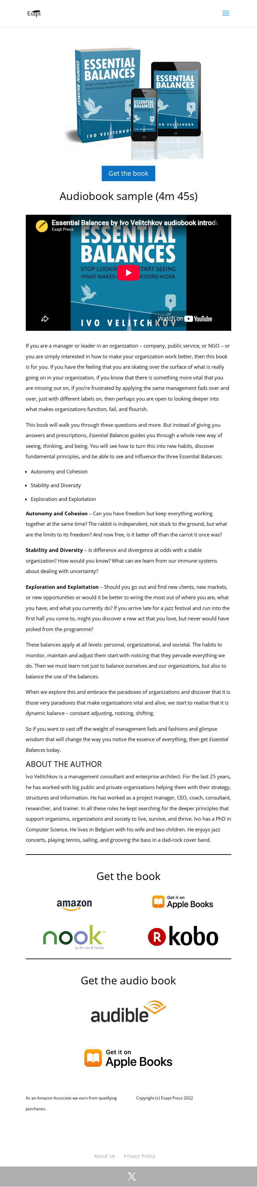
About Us (104, 1156)
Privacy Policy (139, 1156)
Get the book (128, 173)
